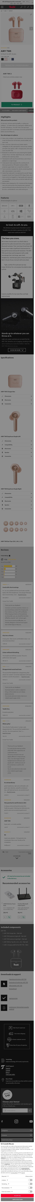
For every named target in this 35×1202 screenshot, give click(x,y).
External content (6, 1191)
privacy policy (14, 1172)
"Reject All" (3, 1157)
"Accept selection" (25, 1168)
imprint (23, 1172)
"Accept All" (7, 1163)
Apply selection (17, 1199)
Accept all (17, 1195)
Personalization (6, 1187)
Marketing (4, 1184)
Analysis (4, 1180)
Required (4, 1176)
